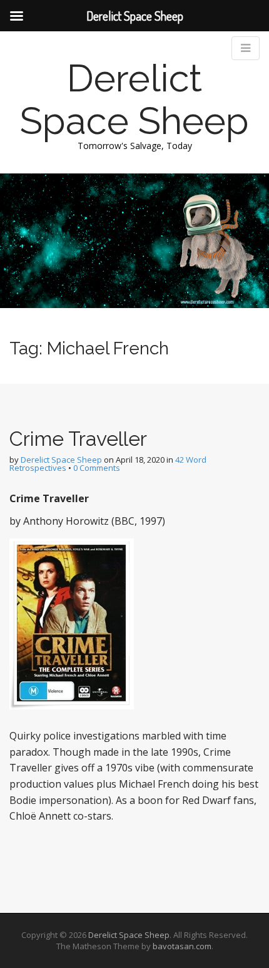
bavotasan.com (182, 946)
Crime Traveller (78, 438)
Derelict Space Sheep (134, 99)
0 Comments (96, 467)
